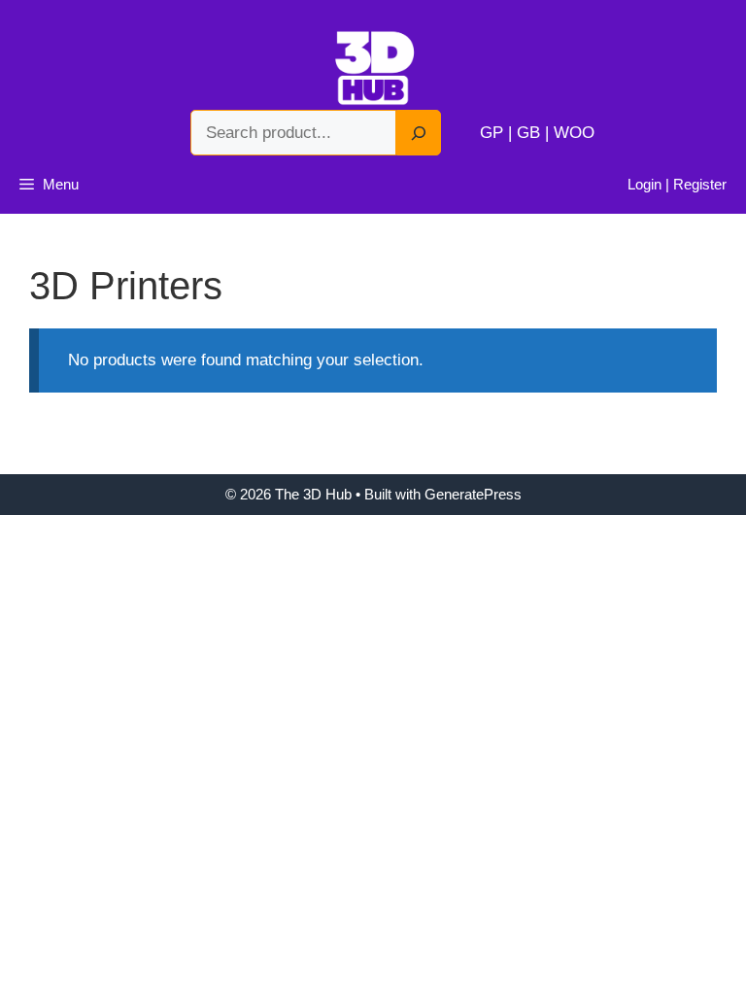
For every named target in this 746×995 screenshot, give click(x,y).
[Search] (418, 133)
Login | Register (677, 184)
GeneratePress (473, 494)
